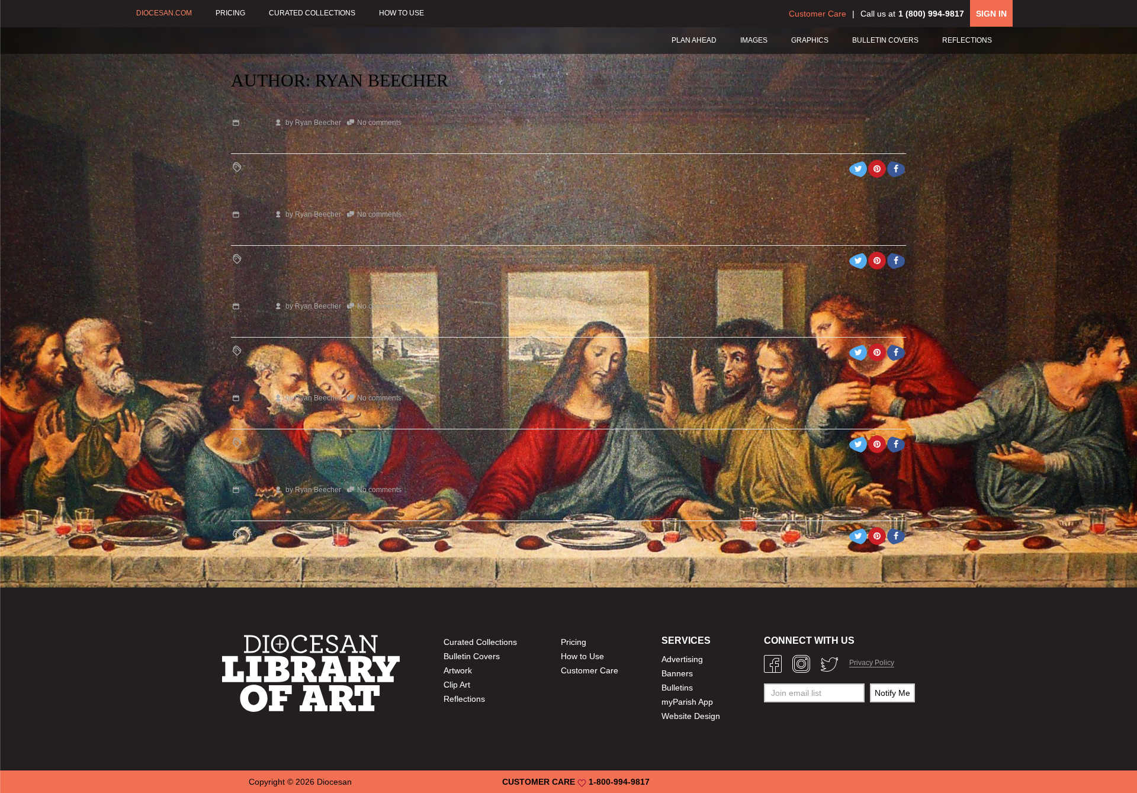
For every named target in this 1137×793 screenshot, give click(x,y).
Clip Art (457, 684)
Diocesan (334, 781)
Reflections (464, 699)
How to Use (582, 656)
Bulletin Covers (472, 656)
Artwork (458, 670)
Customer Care (817, 13)
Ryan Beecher (318, 122)
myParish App (687, 702)
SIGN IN (991, 13)
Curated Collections (480, 642)
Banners (677, 673)
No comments (379, 122)
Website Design (690, 716)
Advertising (682, 659)
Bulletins (677, 687)
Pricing (573, 642)
